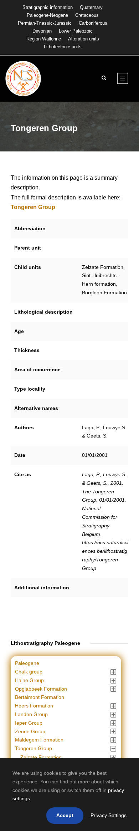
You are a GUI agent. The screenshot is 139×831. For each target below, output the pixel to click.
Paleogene (27, 663)
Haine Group (29, 680)
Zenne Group (30, 731)
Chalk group (28, 672)
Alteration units (83, 39)
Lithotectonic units (63, 46)
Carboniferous (93, 23)
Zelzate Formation (41, 757)
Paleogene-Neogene (47, 15)
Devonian (42, 31)
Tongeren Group (33, 748)
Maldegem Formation (39, 740)
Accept (64, 815)
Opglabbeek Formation (41, 689)
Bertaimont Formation (39, 697)
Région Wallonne (43, 39)
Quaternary (91, 7)
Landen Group (31, 714)
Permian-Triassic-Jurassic (45, 23)
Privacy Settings (109, 815)
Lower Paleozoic (76, 31)
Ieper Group (28, 723)
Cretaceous (87, 15)
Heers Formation (34, 706)
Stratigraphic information (47, 7)
